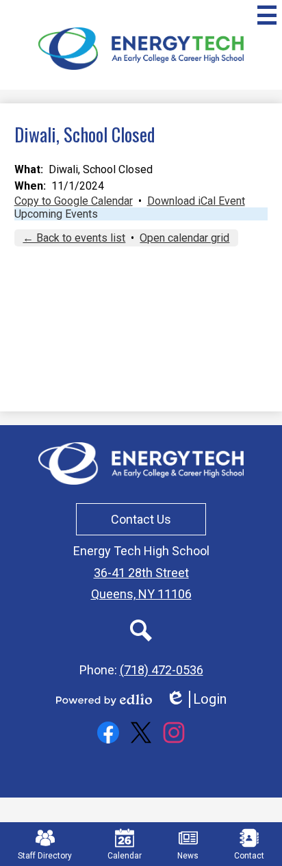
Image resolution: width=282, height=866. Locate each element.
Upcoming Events (56, 213)
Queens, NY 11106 (141, 594)
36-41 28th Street (141, 572)
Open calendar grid (184, 237)
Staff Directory (45, 856)
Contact (249, 856)
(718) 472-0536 (161, 670)
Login (196, 699)
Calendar (124, 856)
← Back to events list (74, 237)
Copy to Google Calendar (73, 200)
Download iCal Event (196, 200)
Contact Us (141, 519)
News (187, 856)
